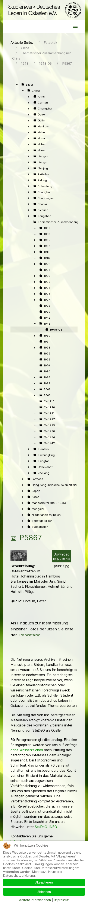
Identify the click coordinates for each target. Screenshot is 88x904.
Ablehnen (44, 892)
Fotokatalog (29, 635)
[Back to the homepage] (44, 10)
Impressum (61, 900)
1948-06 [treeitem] (56, 329)
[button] (75, 26)
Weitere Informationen (35, 900)
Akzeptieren (44, 882)
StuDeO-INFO (46, 827)
